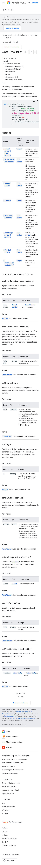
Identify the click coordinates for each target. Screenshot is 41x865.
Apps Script (7, 9)
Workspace (22, 2)
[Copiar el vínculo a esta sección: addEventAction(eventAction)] (36, 281)
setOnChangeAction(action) (8, 235)
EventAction (15, 306)
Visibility (17, 673)
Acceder (35, 3)
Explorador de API (8, 793)
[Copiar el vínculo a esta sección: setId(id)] (15, 444)
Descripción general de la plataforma (14, 759)
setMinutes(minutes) (8, 216)
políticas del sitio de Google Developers (22, 718)
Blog (3, 803)
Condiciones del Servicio (10, 773)
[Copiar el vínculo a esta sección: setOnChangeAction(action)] (34, 557)
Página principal (7, 35)
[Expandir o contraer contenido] (15, 58)
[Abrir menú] (3, 2)
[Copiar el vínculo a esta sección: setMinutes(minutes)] (27, 498)
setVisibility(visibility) (8, 263)
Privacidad (15, 855)
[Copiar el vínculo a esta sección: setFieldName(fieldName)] (32, 327)
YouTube (5, 814)
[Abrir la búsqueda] (29, 2)
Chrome (4, 831)
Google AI (5, 842)
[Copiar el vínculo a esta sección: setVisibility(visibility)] (34, 649)
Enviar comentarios (11, 47)
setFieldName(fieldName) (9, 160)
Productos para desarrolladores (13, 763)
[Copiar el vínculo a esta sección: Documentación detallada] (35, 274)
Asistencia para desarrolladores (13, 770)
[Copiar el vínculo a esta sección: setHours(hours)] (22, 383)
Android (4, 828)
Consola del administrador (11, 783)
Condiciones (6, 855)
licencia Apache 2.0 (10, 716)
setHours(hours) (7, 184)
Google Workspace (21, 35)
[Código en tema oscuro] (34, 101)
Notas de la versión (8, 766)
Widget (19, 149)
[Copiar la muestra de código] (37, 101)
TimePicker (19, 160)
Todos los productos (9, 845)
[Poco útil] (17, 42)
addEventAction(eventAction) (7, 152)
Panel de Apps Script (9, 786)
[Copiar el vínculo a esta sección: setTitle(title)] (22, 603)
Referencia (8, 38)
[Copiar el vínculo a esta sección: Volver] (9, 314)
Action (28, 235)
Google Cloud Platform (9, 838)
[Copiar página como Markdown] (32, 52)
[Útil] (14, 42)
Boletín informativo (8, 807)
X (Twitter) (5, 810)
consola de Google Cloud (10, 790)
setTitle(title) (7, 251)
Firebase (5, 835)
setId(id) (7, 200)
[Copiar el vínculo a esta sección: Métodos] (13, 133)
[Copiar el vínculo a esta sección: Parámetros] (13, 294)
